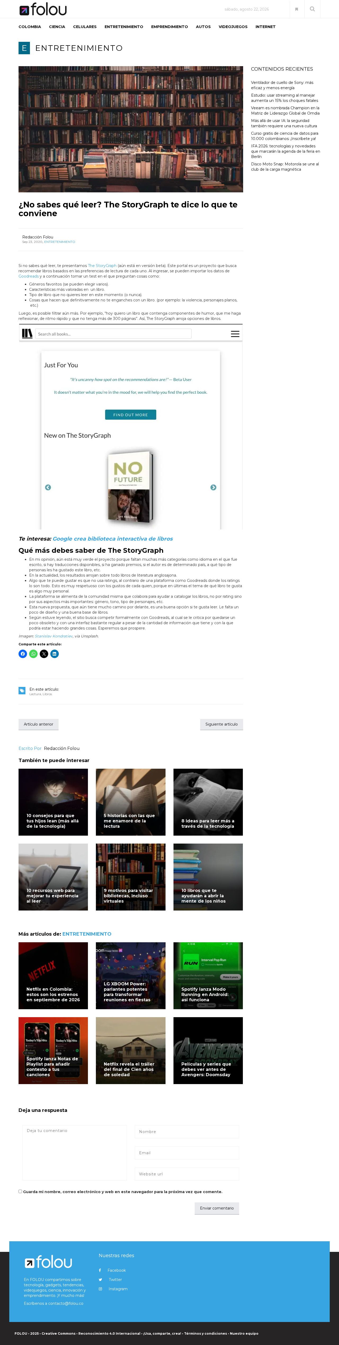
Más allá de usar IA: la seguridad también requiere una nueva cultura (284, 123)
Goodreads (29, 276)
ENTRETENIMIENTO (124, 26)
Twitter (115, 1279)
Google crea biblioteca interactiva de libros (112, 539)
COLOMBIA (30, 26)
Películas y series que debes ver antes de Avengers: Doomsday (206, 1069)
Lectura (35, 694)
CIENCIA (57, 26)
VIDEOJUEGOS (233, 26)
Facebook (117, 1270)
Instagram (118, 1289)
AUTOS (203, 26)
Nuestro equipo (244, 1333)
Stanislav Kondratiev (54, 636)
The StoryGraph (102, 265)
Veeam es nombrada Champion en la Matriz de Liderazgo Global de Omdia (285, 111)
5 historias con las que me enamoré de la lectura (129, 821)
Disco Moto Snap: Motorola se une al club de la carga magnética (285, 167)
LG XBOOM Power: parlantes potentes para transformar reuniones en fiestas (127, 991)
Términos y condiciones (205, 1333)
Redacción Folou (37, 237)
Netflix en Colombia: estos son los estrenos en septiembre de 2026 (53, 994)
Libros (47, 694)
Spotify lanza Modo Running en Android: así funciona (205, 994)
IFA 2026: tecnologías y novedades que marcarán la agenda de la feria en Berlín (285, 151)
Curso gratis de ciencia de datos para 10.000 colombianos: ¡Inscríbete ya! (284, 136)
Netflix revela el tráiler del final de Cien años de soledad (129, 1069)
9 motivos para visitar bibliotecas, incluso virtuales (128, 896)
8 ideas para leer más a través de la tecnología (207, 823)
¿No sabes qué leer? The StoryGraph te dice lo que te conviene (128, 209)
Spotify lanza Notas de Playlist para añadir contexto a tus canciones (52, 1066)
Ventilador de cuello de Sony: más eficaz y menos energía (282, 85)
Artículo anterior (38, 724)
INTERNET (266, 26)
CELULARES (85, 26)
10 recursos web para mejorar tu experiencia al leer (52, 896)
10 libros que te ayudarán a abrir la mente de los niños (203, 896)
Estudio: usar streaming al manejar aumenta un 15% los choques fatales (284, 98)
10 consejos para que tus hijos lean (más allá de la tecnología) (52, 821)
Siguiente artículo (222, 724)
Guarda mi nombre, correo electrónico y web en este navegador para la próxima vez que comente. (122, 1191)
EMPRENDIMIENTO (169, 26)
